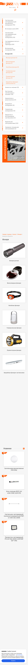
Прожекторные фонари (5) (10, 77)
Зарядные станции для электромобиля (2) (12, 128)
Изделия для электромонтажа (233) (11, 122)
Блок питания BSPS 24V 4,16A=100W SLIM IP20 (14, 492)
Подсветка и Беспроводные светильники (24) (10, 116)
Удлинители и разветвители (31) (10, 99)
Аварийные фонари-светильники (14, 372)
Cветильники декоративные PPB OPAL (14, 469)
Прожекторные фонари (14, 350)
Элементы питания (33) (12, 87)
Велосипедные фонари (14, 283)
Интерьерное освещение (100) (10, 49)
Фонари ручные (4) (11, 57)
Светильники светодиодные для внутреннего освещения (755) (10, 23)
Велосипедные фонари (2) (10, 62)
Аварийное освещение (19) (9, 104)
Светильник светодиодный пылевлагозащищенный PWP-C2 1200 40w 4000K (14, 516)
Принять (13, 660)
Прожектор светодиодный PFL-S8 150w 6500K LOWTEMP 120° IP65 (14, 539)
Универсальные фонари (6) (10, 71)
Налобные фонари (14, 305)
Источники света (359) (11, 29)
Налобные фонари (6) (12, 67)
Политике (19, 655)
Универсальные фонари (14, 328)
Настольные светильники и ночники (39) (9, 93)
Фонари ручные (14, 260)
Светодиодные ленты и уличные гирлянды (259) (12, 43)
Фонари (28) (8, 54)
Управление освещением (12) (10, 110)
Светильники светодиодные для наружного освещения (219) (10, 35)
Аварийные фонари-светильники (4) (12, 82)
